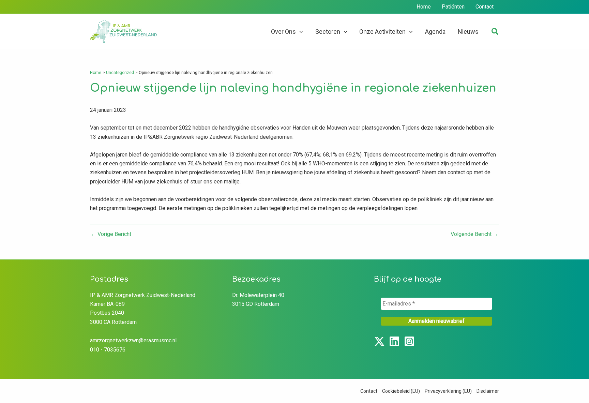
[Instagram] (409, 341)
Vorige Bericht (111, 234)
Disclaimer (488, 391)
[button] (299, 31)
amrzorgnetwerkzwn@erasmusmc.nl (133, 340)
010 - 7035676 (107, 349)
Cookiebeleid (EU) (401, 391)
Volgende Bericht (474, 234)
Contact (368, 391)
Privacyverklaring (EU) (448, 391)
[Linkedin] (394, 341)
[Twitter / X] (379, 341)
